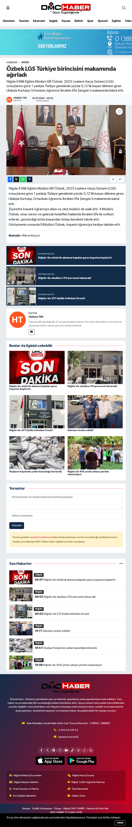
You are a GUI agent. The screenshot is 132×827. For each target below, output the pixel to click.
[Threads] (78, 750)
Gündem (9, 21)
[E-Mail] (31, 332)
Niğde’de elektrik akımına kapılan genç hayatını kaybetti (75, 579)
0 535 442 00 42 (68, 730)
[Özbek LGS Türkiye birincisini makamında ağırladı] (66, 140)
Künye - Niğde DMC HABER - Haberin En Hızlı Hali (81, 808)
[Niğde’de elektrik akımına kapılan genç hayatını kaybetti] (37, 367)
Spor (90, 21)
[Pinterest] (54, 750)
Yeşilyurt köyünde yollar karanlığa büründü (35, 471)
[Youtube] (66, 750)
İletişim (26, 808)
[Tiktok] (72, 750)
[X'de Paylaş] (16, 179)
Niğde (25, 62)
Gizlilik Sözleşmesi (42, 808)
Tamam (120, 823)
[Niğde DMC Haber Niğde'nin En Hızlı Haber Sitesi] (66, 8)
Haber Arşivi (78, 795)
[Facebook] (41, 750)
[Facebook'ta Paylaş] (10, 179)
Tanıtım (24, 21)
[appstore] (50, 760)
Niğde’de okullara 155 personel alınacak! (92, 386)
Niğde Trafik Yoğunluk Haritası (88, 782)
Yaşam (65, 21)
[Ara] (124, 8)
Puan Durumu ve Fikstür (26, 789)
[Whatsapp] (84, 750)
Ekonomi (39, 21)
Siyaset (103, 21)
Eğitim (116, 21)
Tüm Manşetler (80, 789)
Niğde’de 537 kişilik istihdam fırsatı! (31, 430)
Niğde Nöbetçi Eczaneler (28, 775)
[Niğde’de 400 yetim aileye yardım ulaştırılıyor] (95, 452)
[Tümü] (121, 563)
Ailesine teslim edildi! (80, 430)
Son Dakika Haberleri (24, 795)
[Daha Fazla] (29, 179)
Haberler (11, 62)
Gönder (17, 525)
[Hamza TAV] (17, 319)
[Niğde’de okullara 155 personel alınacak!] (95, 367)
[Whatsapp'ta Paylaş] (23, 179)
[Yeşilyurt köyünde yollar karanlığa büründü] (37, 452)
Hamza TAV (36, 316)
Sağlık (53, 21)
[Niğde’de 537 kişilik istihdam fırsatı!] (37, 411)
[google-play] (82, 760)
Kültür (78, 21)
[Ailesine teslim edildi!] (95, 411)
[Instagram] (60, 750)
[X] (47, 750)
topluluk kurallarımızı (40, 537)
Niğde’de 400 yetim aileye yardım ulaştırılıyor (68, 665)
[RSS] (91, 750)
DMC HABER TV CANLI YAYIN (66, 812)
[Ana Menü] (8, 8)
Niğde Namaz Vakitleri (26, 782)
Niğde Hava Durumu (83, 775)
